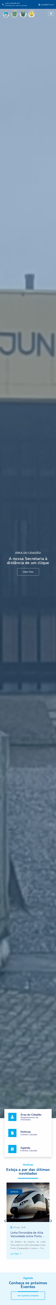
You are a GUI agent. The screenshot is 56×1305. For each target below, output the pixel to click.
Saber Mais (28, 571)
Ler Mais (14, 1253)
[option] (28, 1221)
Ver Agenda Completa (28, 1295)
